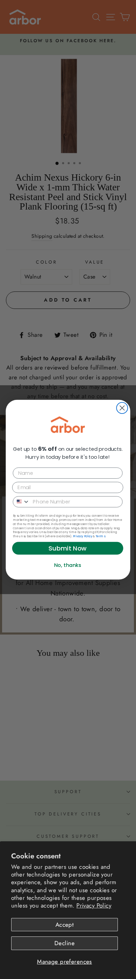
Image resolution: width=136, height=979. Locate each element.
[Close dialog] (122, 407)
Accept (64, 924)
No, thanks (68, 565)
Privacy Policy (93, 905)
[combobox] (21, 501)
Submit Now (67, 548)
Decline (64, 943)
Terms (100, 536)
